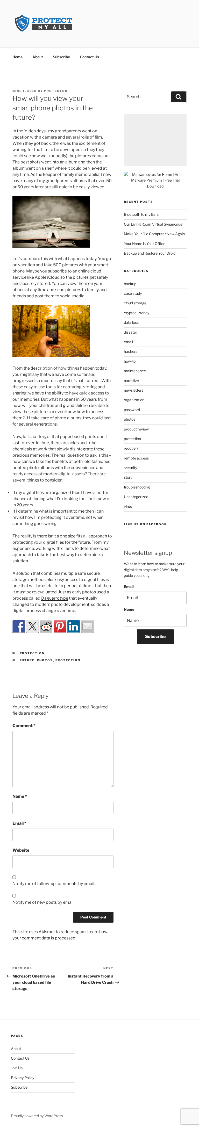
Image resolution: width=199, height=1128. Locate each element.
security (130, 467)
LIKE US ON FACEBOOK (145, 524)
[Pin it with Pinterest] (60, 626)
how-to (130, 361)
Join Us (17, 1068)
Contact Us (89, 57)
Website (20, 850)
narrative (131, 380)
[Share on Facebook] (18, 626)
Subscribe (61, 57)
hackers (130, 351)
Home (17, 57)
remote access (136, 458)
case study (133, 293)
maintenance (135, 371)
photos (45, 660)
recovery (131, 448)
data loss (131, 322)
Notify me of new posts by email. (43, 902)
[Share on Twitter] (32, 626)
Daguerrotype (54, 598)
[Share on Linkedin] (73, 626)
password (132, 409)
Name (19, 796)
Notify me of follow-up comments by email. (53, 883)
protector (56, 91)
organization (134, 400)
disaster (130, 332)
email (128, 342)
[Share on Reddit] (46, 626)
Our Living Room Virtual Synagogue (153, 224)
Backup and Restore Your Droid (149, 253)
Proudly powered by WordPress (37, 1115)
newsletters (133, 390)
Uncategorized (136, 496)
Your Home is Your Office (144, 243)
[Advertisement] (155, 140)
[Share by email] (87, 626)
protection (32, 653)
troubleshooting (137, 487)
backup (130, 284)
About (37, 57)
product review (136, 429)
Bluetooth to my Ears (141, 214)
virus (128, 506)
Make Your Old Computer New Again (154, 234)
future (27, 660)
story (128, 477)
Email (19, 823)
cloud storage (135, 303)
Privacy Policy (22, 1077)
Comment (23, 725)
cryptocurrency (136, 313)
